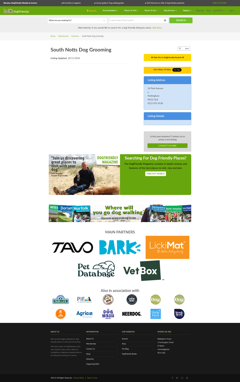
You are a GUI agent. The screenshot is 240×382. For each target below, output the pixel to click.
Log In (231, 10)
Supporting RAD (92, 364)
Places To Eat (150, 10)
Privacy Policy (78, 378)
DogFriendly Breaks (129, 354)
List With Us (218, 10)
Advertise (90, 359)
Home (53, 36)
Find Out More (219, 3)
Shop (209, 10)
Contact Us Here (167, 146)
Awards (92, 11)
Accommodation (110, 10)
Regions (186, 10)
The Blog (125, 349)
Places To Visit (130, 10)
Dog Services (169, 10)
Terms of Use (92, 378)
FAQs (88, 354)
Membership (91, 344)
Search (181, 20)
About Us (90, 339)
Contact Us (90, 349)
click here (157, 28)
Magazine (200, 10)
